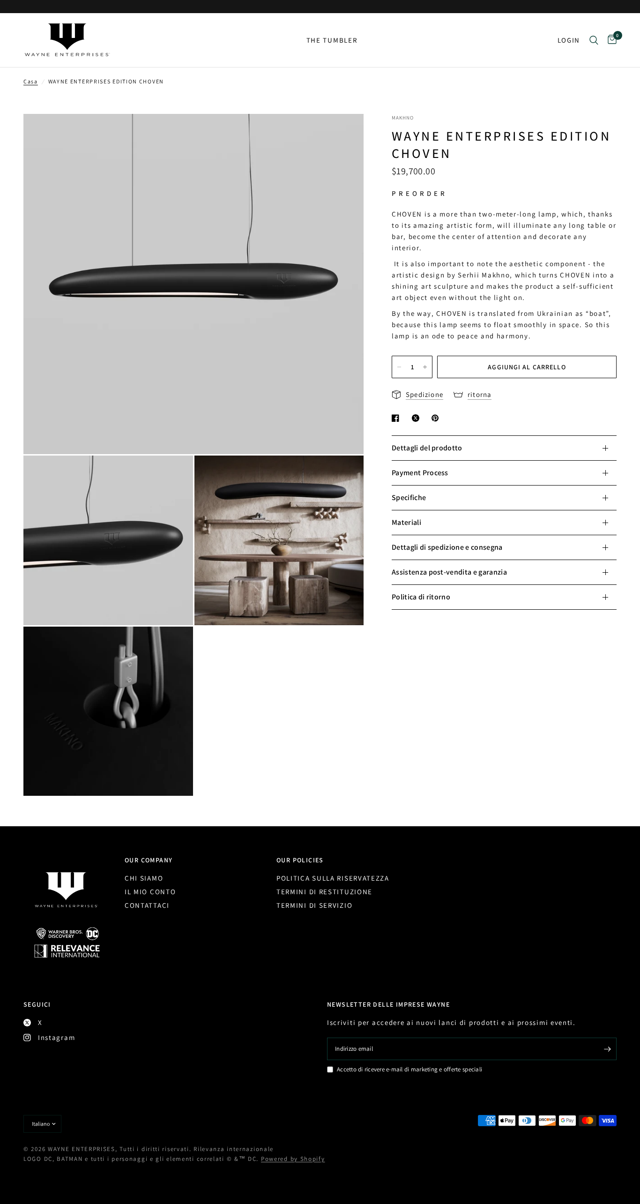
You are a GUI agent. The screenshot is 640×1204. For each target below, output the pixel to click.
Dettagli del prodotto (427, 448)
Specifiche (409, 497)
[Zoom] (344, 133)
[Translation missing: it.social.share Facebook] (397, 418)
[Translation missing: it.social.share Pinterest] (437, 418)
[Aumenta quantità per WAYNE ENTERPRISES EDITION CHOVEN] (425, 367)
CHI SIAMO (144, 878)
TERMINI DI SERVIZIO (314, 905)
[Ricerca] (594, 40)
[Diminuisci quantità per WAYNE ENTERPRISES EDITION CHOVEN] (399, 367)
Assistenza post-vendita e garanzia (449, 572)
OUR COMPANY (148, 860)
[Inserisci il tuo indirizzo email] (607, 1049)
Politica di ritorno (421, 597)
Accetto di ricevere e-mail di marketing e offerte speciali (409, 1069)
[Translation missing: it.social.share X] (417, 418)
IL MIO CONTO (150, 891)
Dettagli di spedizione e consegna (447, 547)
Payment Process (420, 473)
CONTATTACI (147, 905)
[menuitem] (332, 40)
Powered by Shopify (293, 1159)
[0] (610, 40)
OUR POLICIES (300, 860)
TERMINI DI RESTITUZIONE (324, 891)
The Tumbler (332, 40)
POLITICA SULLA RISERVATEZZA (332, 878)
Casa (30, 81)
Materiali (406, 522)
